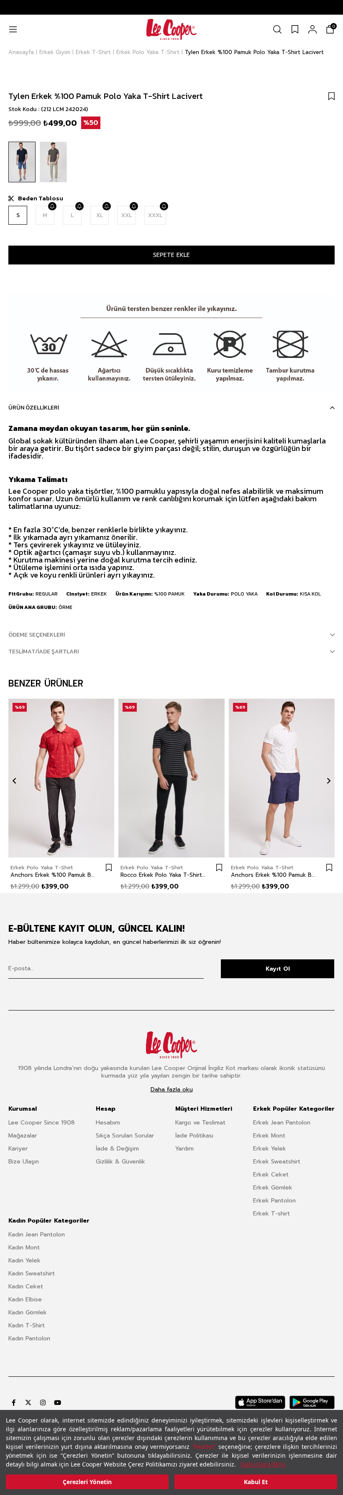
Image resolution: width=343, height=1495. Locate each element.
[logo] (171, 1044)
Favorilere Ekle (108, 867)
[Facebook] (13, 1402)
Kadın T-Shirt (26, 1325)
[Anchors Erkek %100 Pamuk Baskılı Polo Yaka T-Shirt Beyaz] (282, 778)
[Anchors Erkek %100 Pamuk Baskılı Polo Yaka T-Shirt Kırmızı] (61, 778)
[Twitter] (28, 1402)
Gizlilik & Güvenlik (120, 1161)
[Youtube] (57, 1402)
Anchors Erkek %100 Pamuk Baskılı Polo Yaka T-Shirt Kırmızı (52, 875)
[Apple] (260, 1402)
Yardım (184, 1148)
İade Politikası (194, 1135)
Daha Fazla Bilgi (263, 1464)
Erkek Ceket (271, 1174)
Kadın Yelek (24, 1260)
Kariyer (18, 1148)
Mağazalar (22, 1135)
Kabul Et (256, 1482)
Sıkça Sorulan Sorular (125, 1135)
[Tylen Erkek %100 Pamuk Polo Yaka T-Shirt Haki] (53, 162)
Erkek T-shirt (271, 1213)
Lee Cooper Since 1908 (41, 1122)
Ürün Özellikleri (33, 407)
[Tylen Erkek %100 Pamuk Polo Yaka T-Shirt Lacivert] (22, 162)
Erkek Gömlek (272, 1187)
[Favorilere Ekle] (331, 96)
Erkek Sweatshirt (276, 1161)
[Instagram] (43, 1402)
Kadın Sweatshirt (31, 1273)
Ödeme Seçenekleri (36, 634)
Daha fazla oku (172, 1089)
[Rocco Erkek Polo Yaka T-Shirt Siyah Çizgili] (171, 778)
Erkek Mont (269, 1135)
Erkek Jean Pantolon (281, 1122)
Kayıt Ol (278, 968)
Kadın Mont (24, 1247)
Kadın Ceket (25, 1286)
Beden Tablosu (40, 198)
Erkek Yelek (269, 1148)
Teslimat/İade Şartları (43, 651)
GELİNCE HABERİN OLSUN (52, 206)
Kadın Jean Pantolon (36, 1234)
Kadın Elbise (25, 1299)
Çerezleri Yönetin (87, 1482)
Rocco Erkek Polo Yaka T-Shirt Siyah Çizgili (162, 875)
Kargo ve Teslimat (200, 1122)
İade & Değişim (117, 1148)
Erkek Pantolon (274, 1200)
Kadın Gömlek (27, 1312)
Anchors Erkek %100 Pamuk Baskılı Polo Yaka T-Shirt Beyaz (273, 875)
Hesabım (108, 1122)
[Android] (312, 1402)
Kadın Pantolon (29, 1338)
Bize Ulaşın (23, 1161)
